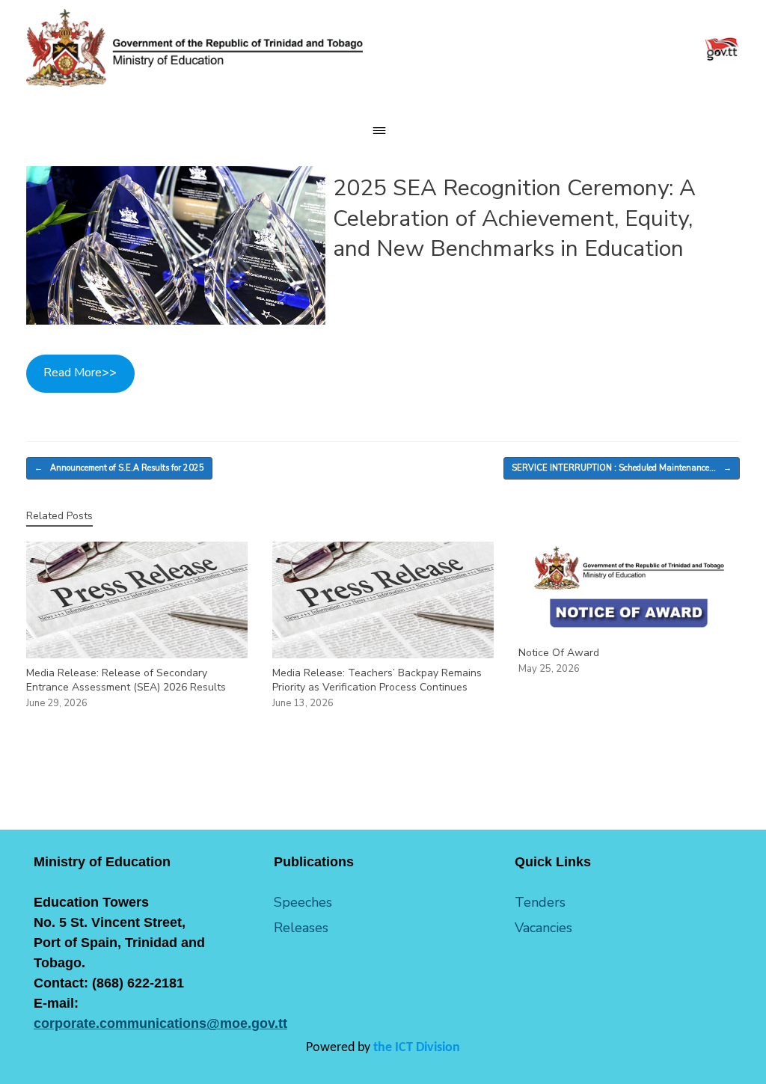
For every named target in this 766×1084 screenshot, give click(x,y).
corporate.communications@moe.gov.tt (160, 1023)
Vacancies (543, 928)
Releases (301, 928)
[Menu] (383, 130)
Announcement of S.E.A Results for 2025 (119, 468)
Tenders (540, 902)
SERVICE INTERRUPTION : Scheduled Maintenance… (622, 468)
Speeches (303, 902)
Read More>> (80, 372)
